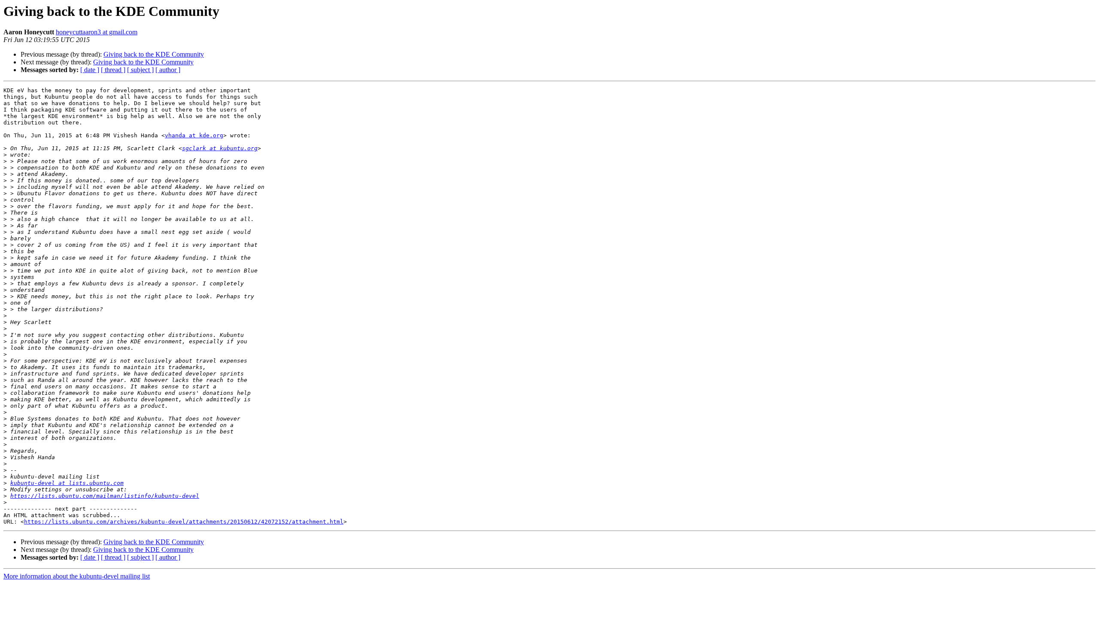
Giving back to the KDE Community (153, 54)
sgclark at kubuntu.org (220, 148)
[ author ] (167, 69)
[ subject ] (140, 69)
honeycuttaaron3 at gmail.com (96, 32)
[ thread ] (113, 69)
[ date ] (89, 69)
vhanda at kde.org (194, 135)
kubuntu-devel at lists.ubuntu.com (67, 483)
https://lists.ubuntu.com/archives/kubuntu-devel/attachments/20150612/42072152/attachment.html (183, 521)
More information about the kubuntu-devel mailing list (76, 576)
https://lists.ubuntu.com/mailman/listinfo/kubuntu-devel (104, 496)
